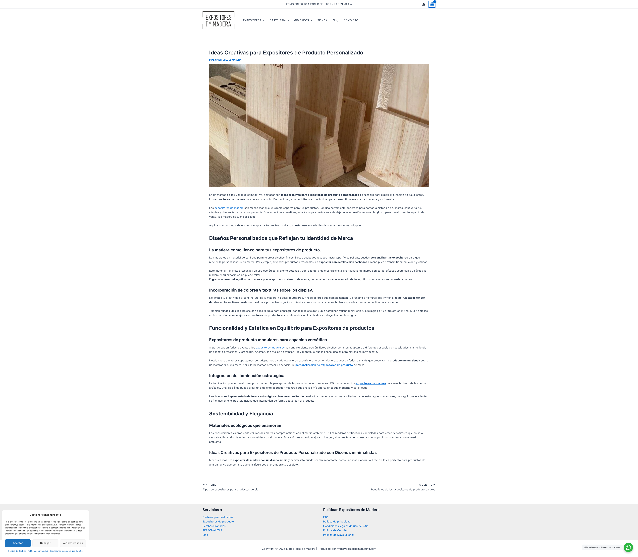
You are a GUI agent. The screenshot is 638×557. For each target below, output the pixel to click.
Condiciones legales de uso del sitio (66, 551)
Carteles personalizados (218, 517)
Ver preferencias (73, 543)
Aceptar (18, 543)
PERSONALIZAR (212, 530)
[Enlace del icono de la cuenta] (423, 4)
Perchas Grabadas (214, 526)
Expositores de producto (218, 521)
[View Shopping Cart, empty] (431, 4)
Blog (205, 534)
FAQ (325, 517)
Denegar (45, 543)
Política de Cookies (17, 551)
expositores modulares (270, 347)
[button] (262, 20)
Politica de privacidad (38, 551)
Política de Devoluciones (338, 534)
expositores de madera (229, 208)
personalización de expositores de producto (324, 365)
